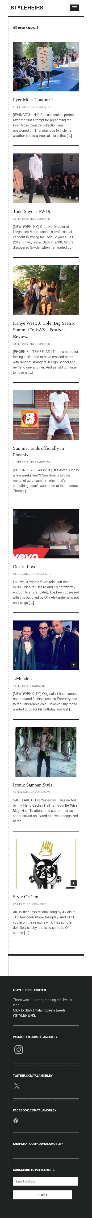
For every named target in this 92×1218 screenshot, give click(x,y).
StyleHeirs (27, 7)
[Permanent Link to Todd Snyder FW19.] (46, 178)
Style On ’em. (26, 896)
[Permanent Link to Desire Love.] (46, 533)
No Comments (40, 107)
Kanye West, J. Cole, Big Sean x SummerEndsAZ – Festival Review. (44, 329)
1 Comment (38, 686)
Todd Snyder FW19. (32, 211)
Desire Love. (25, 566)
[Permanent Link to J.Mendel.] (46, 645)
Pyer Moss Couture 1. (33, 99)
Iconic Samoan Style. (33, 784)
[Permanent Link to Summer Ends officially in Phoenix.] (46, 415)
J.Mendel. (22, 678)
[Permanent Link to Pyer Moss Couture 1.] (46, 66)
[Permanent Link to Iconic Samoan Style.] (46, 752)
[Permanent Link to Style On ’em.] (46, 864)
